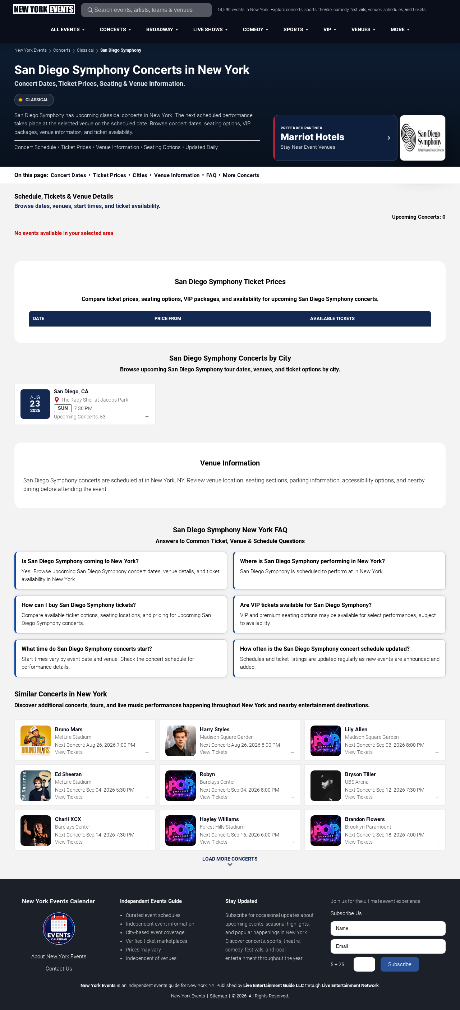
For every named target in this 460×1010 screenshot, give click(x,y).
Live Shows (208, 29)
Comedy (253, 29)
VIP (327, 29)
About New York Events (59, 956)
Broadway (159, 29)
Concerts (113, 29)
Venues (361, 29)
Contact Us (59, 968)
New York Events (30, 50)
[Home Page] (44, 9)
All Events (65, 29)
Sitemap (218, 996)
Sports (293, 29)
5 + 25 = (339, 964)
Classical (85, 50)
